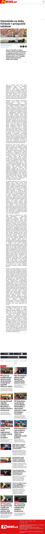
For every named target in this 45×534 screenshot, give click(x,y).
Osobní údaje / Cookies (23, 522)
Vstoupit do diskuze (12, 357)
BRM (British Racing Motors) (16, 362)
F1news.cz (21, 360)
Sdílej (6, 353)
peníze (6, 360)
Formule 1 (25, 361)
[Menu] (43, 1)
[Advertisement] (23, 72)
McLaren (9, 360)
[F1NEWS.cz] (8, 2)
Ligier (12, 360)
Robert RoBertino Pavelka (5, 45)
